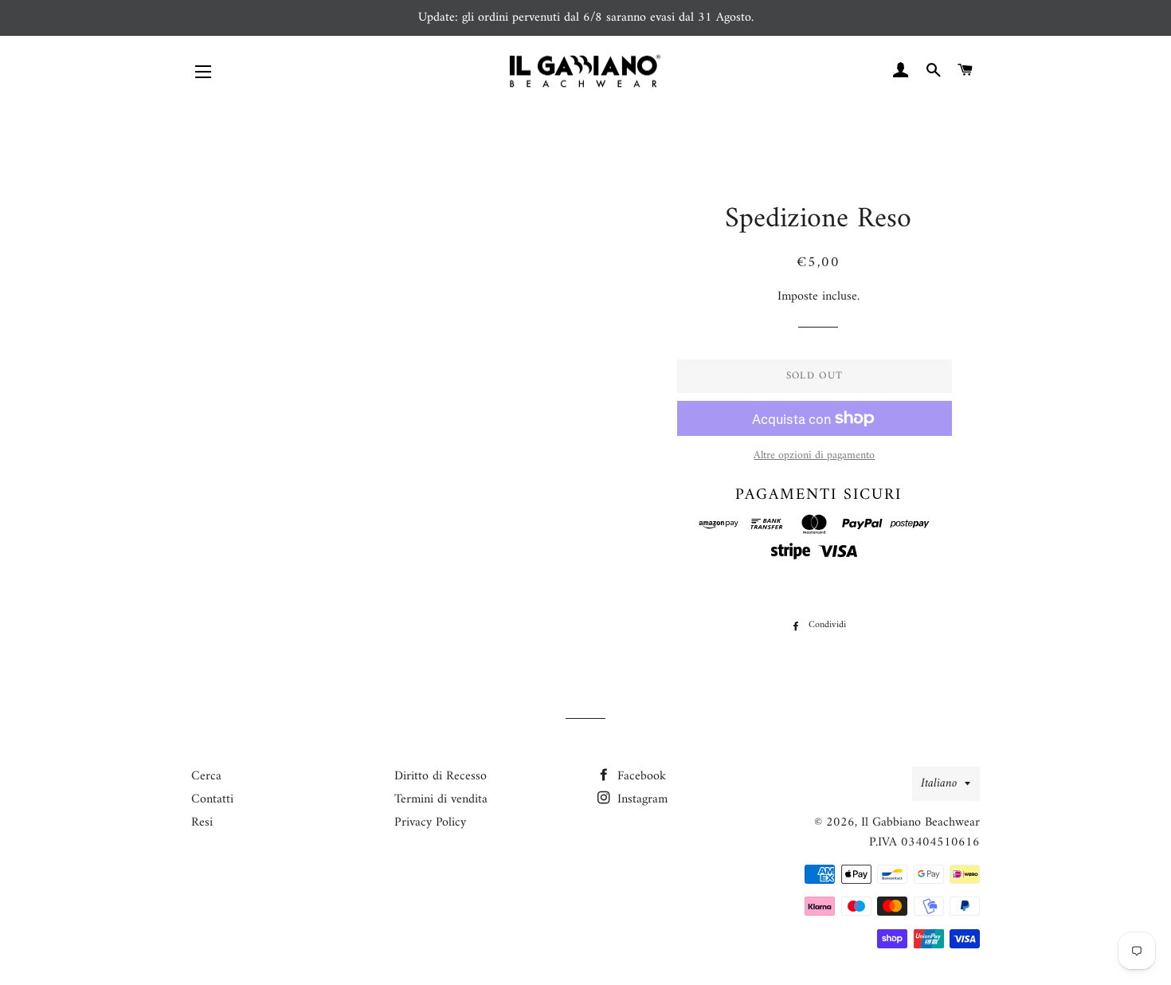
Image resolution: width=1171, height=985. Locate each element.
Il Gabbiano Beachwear (920, 822)
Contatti (212, 799)
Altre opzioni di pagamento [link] (814, 456)
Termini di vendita (441, 799)
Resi (202, 822)
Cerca (206, 776)
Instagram (640, 799)
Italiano (939, 783)
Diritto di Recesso (440, 776)
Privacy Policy (430, 822)
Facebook (639, 776)
